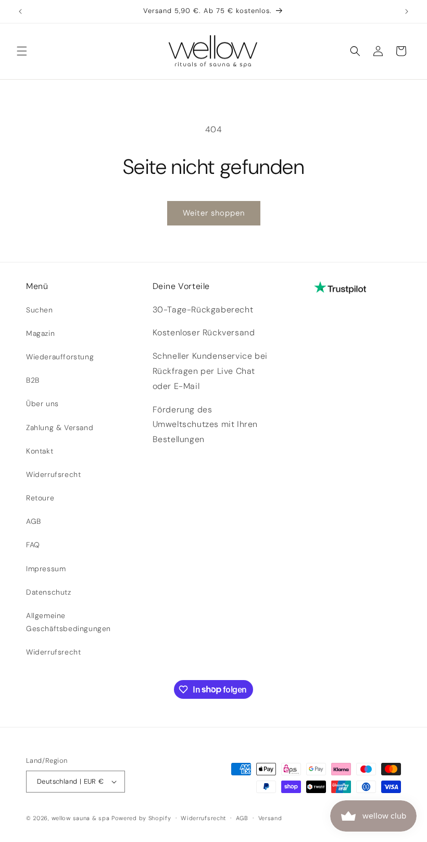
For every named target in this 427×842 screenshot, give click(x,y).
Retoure (40, 497)
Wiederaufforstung (60, 356)
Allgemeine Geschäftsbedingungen (68, 622)
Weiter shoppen (214, 213)
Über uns (42, 403)
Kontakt (39, 451)
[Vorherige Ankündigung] (20, 11)
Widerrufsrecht (53, 474)
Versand (270, 818)
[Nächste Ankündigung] (406, 11)
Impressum (46, 568)
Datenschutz (48, 592)
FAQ (33, 544)
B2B (33, 380)
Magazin (40, 333)
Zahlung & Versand (59, 427)
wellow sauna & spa (81, 818)
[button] (21, 51)
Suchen (39, 310)
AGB (33, 521)
